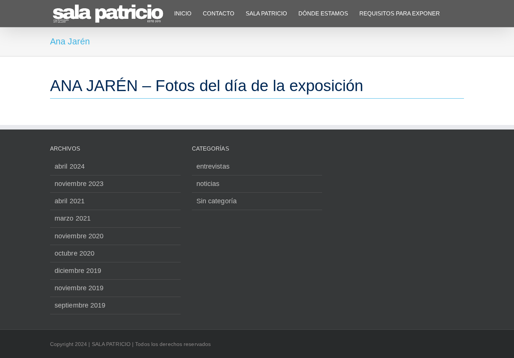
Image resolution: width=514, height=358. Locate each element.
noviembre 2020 (79, 236)
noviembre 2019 (79, 288)
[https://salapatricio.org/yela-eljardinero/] (257, 89)
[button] (453, 13)
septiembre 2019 (80, 305)
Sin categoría (216, 201)
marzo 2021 (73, 218)
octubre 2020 (74, 253)
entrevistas (213, 166)
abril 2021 (70, 201)
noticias (208, 183)
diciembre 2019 (78, 270)
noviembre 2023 (79, 183)
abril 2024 (70, 166)
